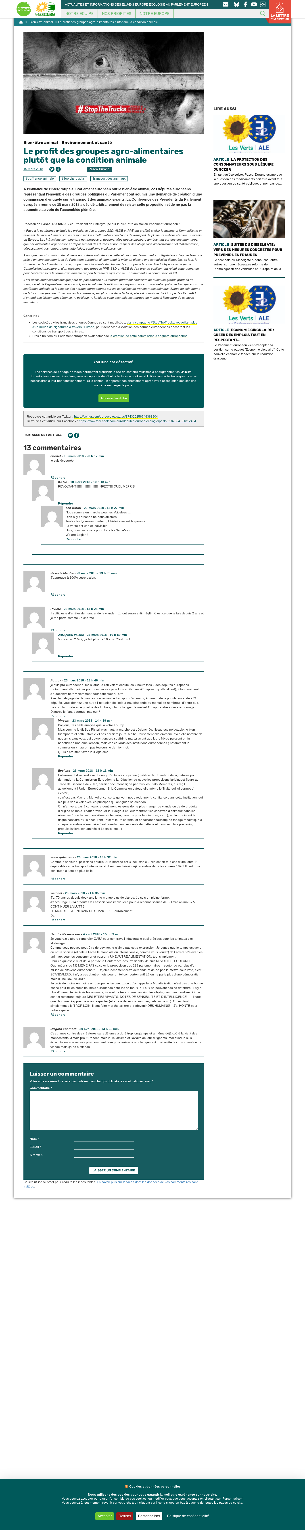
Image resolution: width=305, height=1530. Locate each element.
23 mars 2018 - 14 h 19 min (92, 720)
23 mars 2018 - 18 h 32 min (97, 857)
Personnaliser (149, 1516)
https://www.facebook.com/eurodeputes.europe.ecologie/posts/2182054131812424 (137, 421)
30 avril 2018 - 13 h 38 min (99, 1029)
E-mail (35, 1147)
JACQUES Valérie (71, 635)
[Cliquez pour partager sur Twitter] (51, 169)
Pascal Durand (99, 169)
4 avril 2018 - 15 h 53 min (102, 934)
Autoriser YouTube (114, 398)
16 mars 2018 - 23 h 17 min (84, 456)
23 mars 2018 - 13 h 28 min (84, 609)
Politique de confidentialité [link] (188, 1516)
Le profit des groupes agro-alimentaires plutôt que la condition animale (103, 155)
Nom (34, 1139)
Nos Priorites (116, 13)
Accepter (105, 1516)
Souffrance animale (40, 179)
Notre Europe (154, 13)
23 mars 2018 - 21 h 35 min (85, 893)
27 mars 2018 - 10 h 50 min (107, 635)
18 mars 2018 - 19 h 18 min (90, 482)
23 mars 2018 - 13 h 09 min (97, 573)
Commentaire (41, 1088)
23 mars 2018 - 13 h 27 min (104, 508)
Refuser (125, 1516)
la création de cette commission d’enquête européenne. (149, 336)
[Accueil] (21, 22)
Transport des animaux (109, 179)
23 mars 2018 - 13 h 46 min (84, 680)
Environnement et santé (87, 142)
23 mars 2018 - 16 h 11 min (93, 770)
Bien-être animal (41, 22)
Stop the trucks (73, 179)
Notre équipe (79, 13)
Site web (36, 1155)
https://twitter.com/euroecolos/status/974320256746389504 (116, 416)
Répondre (57, 477)
